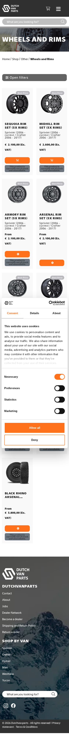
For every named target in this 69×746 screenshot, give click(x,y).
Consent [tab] (12, 313)
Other (24, 59)
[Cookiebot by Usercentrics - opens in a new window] (49, 303)
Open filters (19, 77)
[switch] (59, 388)
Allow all (34, 427)
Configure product (17, 254)
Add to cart (17, 160)
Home (6, 59)
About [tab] (56, 313)
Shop (15, 59)
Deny (34, 439)
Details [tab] (34, 313)
